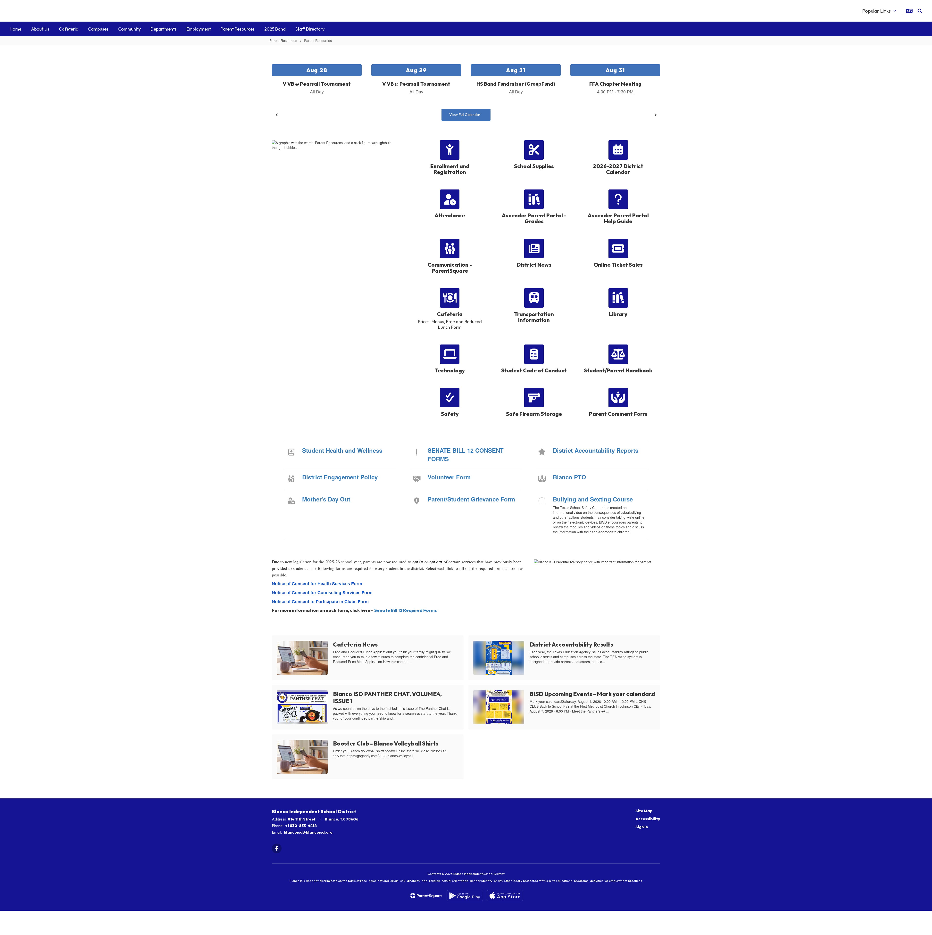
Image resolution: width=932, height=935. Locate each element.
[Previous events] (277, 115)
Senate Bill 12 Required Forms (405, 610)
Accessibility (647, 818)
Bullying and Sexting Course (593, 499)
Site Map (643, 810)
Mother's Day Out (326, 499)
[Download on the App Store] (505, 895)
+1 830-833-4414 (301, 825)
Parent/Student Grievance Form (471, 499)
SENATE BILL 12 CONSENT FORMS (466, 454)
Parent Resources (283, 40)
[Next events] (655, 115)
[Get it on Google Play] (465, 895)
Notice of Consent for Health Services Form (317, 583)
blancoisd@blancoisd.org (308, 832)
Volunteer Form (449, 477)
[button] (879, 11)
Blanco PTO (569, 477)
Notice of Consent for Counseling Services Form (322, 592)
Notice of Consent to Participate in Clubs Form (320, 601)
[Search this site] (919, 10)
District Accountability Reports (595, 450)
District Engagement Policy (340, 477)
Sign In (641, 826)
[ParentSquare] (426, 895)
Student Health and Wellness (342, 450)
